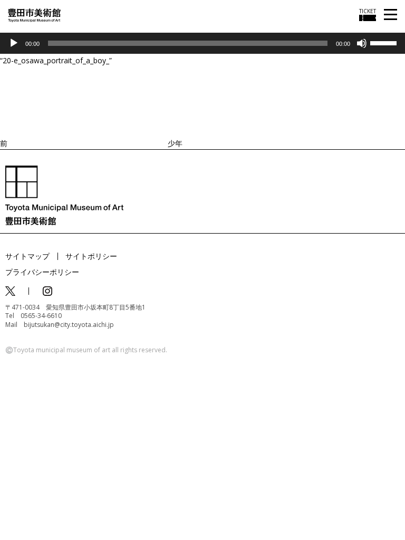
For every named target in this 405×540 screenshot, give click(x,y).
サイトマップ (27, 256)
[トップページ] (34, 14)
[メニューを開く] (390, 15)
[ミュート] (361, 43)
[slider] (385, 42)
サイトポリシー (91, 256)
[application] (202, 43)
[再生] (13, 43)
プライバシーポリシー (42, 272)
